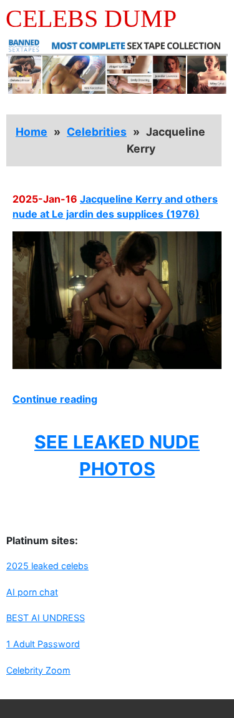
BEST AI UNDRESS (45, 617)
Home (31, 131)
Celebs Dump (91, 18)
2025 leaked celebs (47, 565)
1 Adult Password (43, 644)
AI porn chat (32, 592)
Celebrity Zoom (38, 670)
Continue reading (54, 399)
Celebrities (97, 131)
